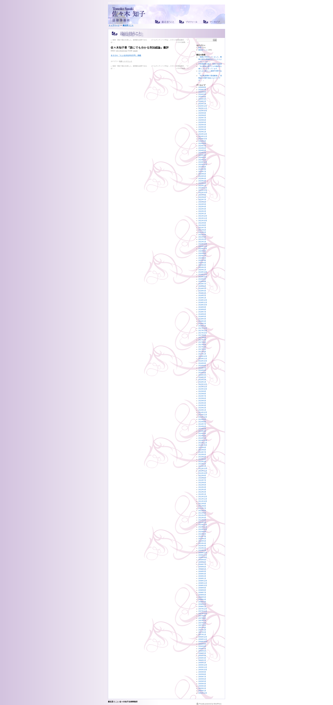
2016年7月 (202, 368)
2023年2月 (202, 183)
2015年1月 (202, 410)
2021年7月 (202, 228)
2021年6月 (202, 230)
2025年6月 (202, 120)
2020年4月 (202, 263)
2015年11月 (202, 387)
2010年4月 (202, 543)
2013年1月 (202, 466)
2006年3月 (202, 658)
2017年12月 (202, 328)
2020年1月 (202, 270)
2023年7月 (202, 171)
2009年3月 (202, 574)
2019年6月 (202, 286)
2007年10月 (202, 613)
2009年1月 (202, 578)
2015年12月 (202, 384)
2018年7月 (202, 312)
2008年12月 (202, 581)
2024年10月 (202, 139)
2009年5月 (202, 569)
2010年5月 (202, 541)
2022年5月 (202, 204)
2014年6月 (202, 426)
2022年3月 (202, 209)
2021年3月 (202, 237)
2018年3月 (202, 321)
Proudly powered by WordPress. (210, 704)
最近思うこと (128, 25)
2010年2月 (202, 548)
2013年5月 (202, 457)
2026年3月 (202, 99)
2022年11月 (202, 190)
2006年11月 (202, 639)
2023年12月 (202, 162)
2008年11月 (202, 583)
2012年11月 (202, 471)
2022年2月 (202, 211)
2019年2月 (202, 295)
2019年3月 (202, 293)
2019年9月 (202, 279)
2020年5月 (202, 260)
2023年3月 (202, 181)
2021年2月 (202, 239)
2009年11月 (202, 555)
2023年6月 (202, 174)
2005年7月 (202, 677)
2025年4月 (202, 125)
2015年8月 (202, 394)
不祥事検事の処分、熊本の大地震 (210, 64)
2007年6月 (202, 623)
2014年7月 (202, 424)
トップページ (114, 25)
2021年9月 (202, 223)
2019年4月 (202, 291)
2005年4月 (202, 684)
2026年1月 (202, 104)
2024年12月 (202, 134)
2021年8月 (202, 225)
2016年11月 (202, 359)
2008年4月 (202, 599)
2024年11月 (202, 136)
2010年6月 (202, 539)
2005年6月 (202, 679)
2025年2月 (202, 129)
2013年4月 (202, 459)
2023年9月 (202, 167)
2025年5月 (202, 122)
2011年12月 (202, 497)
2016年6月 (202, 370)
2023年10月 (202, 164)
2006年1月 (202, 663)
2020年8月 (202, 253)
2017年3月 (202, 349)
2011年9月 (202, 504)
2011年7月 (202, 508)
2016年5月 (202, 373)
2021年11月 (202, 218)
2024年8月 (202, 143)
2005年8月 (202, 674)
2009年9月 (202, 560)
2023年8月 (202, 169)
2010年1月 (202, 550)
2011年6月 (202, 511)
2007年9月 (202, 616)
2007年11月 (202, 611)
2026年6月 (202, 92)
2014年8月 (202, 422)
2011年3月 (202, 518)
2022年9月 (202, 195)
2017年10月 (202, 333)
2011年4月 (202, 515)
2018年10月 (202, 305)
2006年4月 (202, 656)
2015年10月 (202, 389)
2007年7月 (202, 620)
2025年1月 (202, 132)
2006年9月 (202, 644)
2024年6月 (202, 148)
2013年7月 (202, 452)
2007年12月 (202, 609)
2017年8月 (202, 337)
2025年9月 (202, 113)
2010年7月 (202, 536)
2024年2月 (202, 157)
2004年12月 (202, 693)
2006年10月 (202, 642)
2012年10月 (202, 473)
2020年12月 (202, 244)
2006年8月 (202, 646)
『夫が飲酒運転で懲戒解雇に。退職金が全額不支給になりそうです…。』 (210, 78)
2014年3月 (202, 433)
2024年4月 (202, 153)
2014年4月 (202, 431)
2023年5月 (202, 176)
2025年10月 (202, 111)
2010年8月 (202, 534)
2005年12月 (202, 665)
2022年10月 (202, 192)
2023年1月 (202, 185)
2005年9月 (202, 672)
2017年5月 (202, 344)
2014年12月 (202, 412)
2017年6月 (202, 342)
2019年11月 (202, 274)
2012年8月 (202, 478)
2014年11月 (202, 415)
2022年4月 (202, 206)
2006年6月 (202, 651)
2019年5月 (202, 288)
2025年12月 (202, 106)
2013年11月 (202, 443)
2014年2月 (202, 436)
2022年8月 (202, 197)
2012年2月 (202, 492)
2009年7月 (202, 564)
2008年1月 (202, 606)
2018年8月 (202, 309)
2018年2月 (202, 323)
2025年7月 (202, 118)
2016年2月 (202, 380)
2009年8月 (202, 562)
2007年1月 (202, 634)
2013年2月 (202, 464)
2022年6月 (202, 202)
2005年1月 (202, 691)
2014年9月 (202, 419)
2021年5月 (202, 232)
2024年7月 (202, 146)
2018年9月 (202, 307)
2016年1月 (202, 382)
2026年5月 (202, 94)
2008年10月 (202, 585)
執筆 (120, 61)
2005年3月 (202, 686)
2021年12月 (202, 216)
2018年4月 (202, 319)
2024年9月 (202, 141)
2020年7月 (202, 256)
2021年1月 (202, 242)
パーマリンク (127, 61)
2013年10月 (202, 445)
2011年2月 (202, 520)
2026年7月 (202, 90)
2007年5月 (202, 625)
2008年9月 (202, 588)
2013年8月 (202, 450)
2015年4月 (202, 403)
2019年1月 (202, 298)
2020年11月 (202, 246)
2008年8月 (202, 590)
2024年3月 (202, 155)
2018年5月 (202, 316)
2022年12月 (202, 188)
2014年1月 (202, 438)
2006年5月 (202, 653)
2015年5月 (202, 401)
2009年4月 (202, 571)
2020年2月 (202, 267)
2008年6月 (202, 595)
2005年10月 (202, 670)
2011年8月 (202, 506)
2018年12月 (202, 300)
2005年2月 (202, 688)
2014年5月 (202, 429)
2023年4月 (202, 178)
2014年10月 (202, 417)
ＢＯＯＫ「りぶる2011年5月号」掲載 (126, 55)
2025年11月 (202, 108)
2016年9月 (202, 363)
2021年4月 (202, 235)
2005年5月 (202, 681)
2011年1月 (202, 522)
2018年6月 (202, 314)
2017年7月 (202, 340)
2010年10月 (202, 529)
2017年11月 (202, 330)
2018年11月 (202, 302)
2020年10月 (202, 249)
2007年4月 (202, 627)
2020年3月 (202, 265)
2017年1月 (202, 354)
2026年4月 (202, 97)
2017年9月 (202, 335)
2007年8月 (202, 618)
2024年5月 (202, 150)
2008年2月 (202, 604)
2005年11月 (202, 667)
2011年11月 (202, 499)
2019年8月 (202, 281)
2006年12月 (202, 637)
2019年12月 (202, 272)
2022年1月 (202, 214)
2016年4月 (202, 375)
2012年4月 (202, 487)
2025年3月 (202, 127)
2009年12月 (202, 553)
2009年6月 (202, 567)
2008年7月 (202, 592)
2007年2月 (202, 632)
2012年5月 (202, 485)
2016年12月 (202, 356)
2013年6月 (202, 454)
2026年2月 (202, 101)
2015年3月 (202, 405)
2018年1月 (202, 326)
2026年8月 (202, 87)
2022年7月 (202, 199)
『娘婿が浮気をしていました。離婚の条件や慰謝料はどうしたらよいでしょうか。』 (210, 59)
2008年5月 (202, 597)
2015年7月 (202, 396)
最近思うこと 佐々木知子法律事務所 (123, 701)
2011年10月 (202, 501)
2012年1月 (202, 494)
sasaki (135, 51)
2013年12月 (202, 440)
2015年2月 (202, 408)
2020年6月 (202, 258)
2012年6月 (202, 482)
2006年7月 (202, 649)
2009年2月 (202, 576)
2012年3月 (202, 489)
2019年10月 (202, 277)
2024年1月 (202, 160)
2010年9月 (202, 532)
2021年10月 (202, 221)
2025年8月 (202, 115)
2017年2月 (202, 351)
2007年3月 (202, 630)
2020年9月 (202, 251)
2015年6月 (202, 398)
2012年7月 (202, 480)
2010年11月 (202, 527)
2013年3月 (202, 461)
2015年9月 (202, 391)
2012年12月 (202, 468)
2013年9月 (202, 447)
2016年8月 (202, 366)
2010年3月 (202, 546)
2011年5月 (202, 513)
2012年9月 (202, 475)
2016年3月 (202, 377)
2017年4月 (202, 347)
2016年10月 (202, 361)
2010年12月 (202, 525)
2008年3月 (202, 602)
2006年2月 (202, 660)
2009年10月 (202, 557)
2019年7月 (202, 284)
